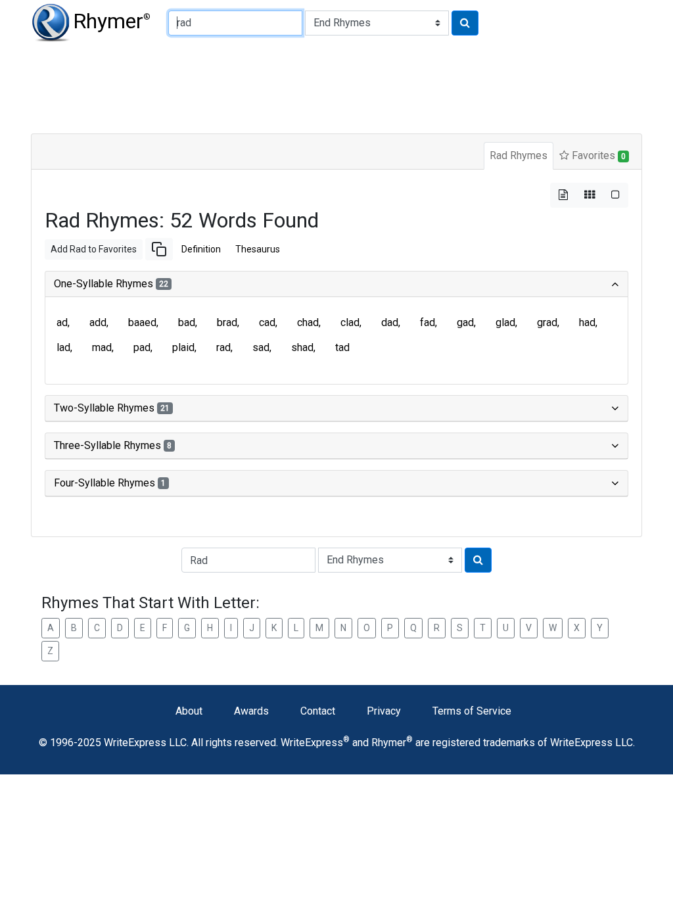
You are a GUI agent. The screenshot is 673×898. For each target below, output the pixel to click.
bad (186, 322)
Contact (317, 711)
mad (102, 347)
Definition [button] (201, 249)
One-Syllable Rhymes (111, 283)
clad (350, 322)
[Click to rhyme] (465, 23)
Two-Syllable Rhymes (112, 408)
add (97, 322)
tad (342, 347)
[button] (159, 249)
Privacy (384, 711)
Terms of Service (471, 711)
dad (389, 322)
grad (547, 322)
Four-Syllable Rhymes (110, 483)
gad (465, 322)
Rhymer (112, 21)
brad (227, 322)
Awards (251, 711)
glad (505, 322)
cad (267, 322)
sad (260, 347)
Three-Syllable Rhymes (113, 445)
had (587, 322)
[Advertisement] (336, 85)
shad (302, 347)
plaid (183, 347)
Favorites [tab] (597, 155)
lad (63, 347)
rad (223, 347)
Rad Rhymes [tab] (518, 155)
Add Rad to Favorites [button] (94, 249)
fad (427, 322)
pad (142, 347)
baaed (142, 322)
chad (308, 322)
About (188, 711)
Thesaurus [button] (257, 249)
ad (62, 322)
